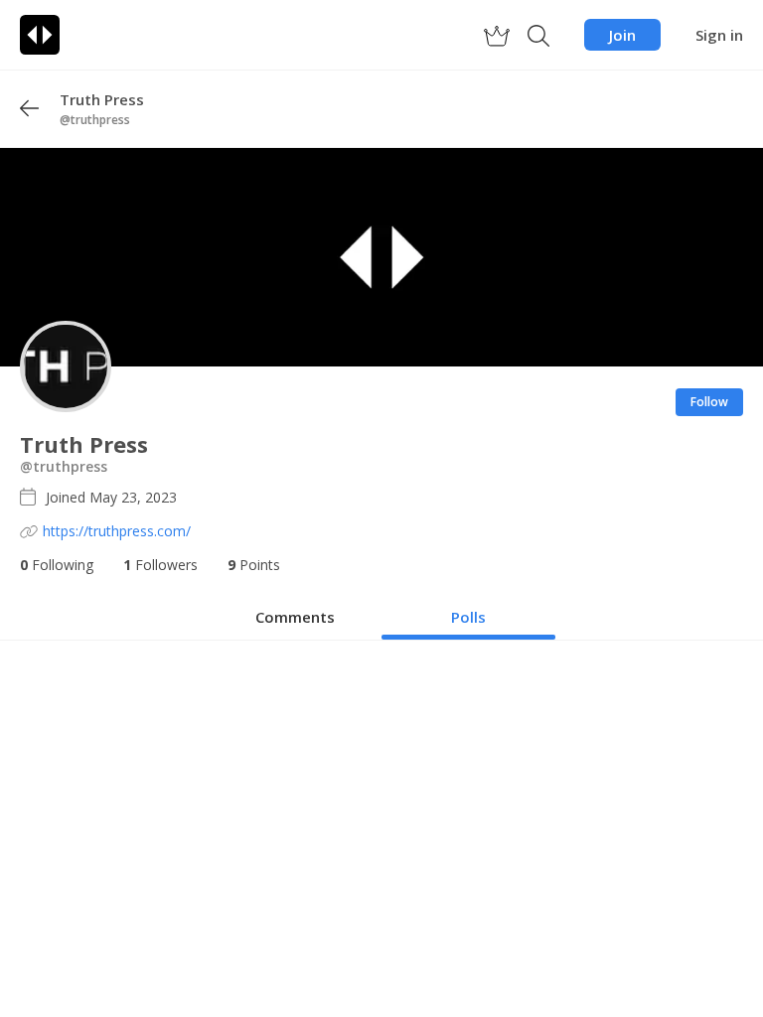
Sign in (719, 35)
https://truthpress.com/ (117, 530)
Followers (160, 564)
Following (56, 564)
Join (622, 35)
